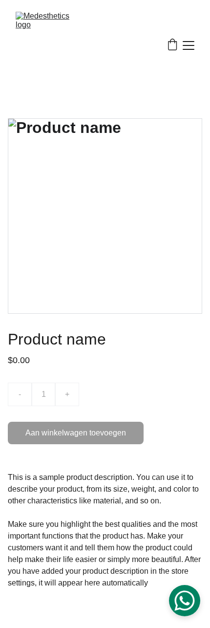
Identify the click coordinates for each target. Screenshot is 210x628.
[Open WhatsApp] (184, 600)
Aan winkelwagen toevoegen (75, 433)
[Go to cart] (172, 45)
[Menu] (188, 45)
